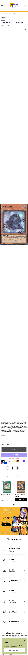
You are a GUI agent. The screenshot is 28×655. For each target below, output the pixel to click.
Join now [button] (6, 525)
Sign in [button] (17, 525)
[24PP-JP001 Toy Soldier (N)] (21, 487)
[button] (13, 504)
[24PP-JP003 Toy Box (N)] (7, 487)
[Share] (7, 468)
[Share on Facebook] (12, 468)
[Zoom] (25, 30)
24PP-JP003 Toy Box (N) (5, 494)
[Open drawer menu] (2, 5)
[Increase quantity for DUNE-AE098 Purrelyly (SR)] (8, 439)
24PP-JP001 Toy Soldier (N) (20, 494)
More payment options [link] (14, 458)
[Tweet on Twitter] (17, 468)
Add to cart (21, 500)
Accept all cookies (14, 650)
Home (2, 13)
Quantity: (3, 435)
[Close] (24, 640)
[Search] (22, 5)
